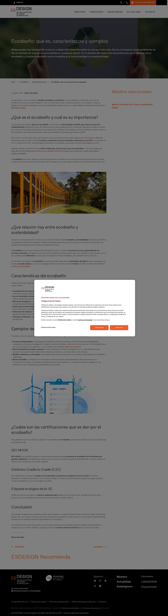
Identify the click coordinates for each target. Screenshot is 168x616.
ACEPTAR (119, 327)
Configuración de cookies (48, 327)
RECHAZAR (99, 327)
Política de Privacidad (85, 320)
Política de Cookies (64, 320)
